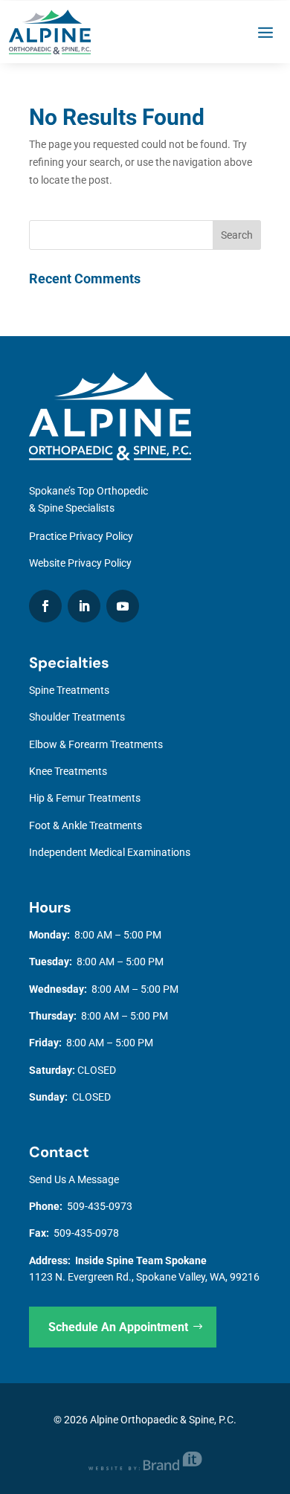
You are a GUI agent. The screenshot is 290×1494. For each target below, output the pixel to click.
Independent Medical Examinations (109, 852)
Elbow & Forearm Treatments (96, 744)
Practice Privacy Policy (81, 536)
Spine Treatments (69, 690)
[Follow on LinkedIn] (84, 606)
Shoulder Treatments (77, 717)
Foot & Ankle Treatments (85, 825)
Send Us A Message (74, 1179)
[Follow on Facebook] (45, 606)
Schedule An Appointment (118, 1327)
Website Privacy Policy (80, 563)
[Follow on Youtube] (122, 606)
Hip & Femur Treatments (85, 798)
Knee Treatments (68, 771)
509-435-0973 (99, 1206)
